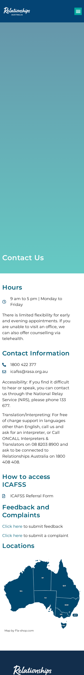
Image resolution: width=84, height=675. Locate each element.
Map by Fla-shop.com (19, 630)
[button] (78, 11)
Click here (12, 526)
